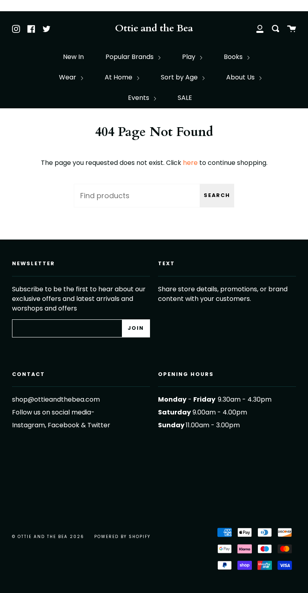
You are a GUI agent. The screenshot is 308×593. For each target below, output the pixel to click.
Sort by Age (180, 77)
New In (73, 56)
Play (189, 56)
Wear (68, 77)
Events (139, 97)
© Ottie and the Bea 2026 (48, 537)
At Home (119, 77)
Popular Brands (130, 56)
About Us (241, 77)
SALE (185, 97)
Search (217, 195)
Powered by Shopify (122, 537)
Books (234, 56)
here (190, 162)
